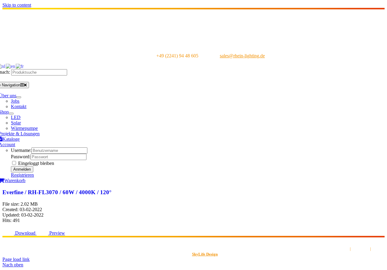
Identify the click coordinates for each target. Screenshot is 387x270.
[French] (20, 66)
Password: (21, 156)
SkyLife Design (205, 254)
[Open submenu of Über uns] (18, 97)
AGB (345, 248)
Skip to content (16, 5)
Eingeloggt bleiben (35, 163)
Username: (21, 150)
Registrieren (22, 175)
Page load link (16, 259)
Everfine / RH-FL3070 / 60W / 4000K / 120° (57, 192)
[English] (11, 66)
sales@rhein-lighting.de (242, 55)
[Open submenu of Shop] (11, 113)
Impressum (360, 248)
